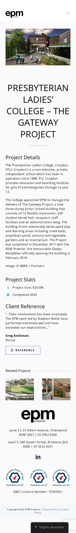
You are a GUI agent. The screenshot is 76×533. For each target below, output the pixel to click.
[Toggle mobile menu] (68, 13)
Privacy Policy (50, 509)
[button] (8, 389)
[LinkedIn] (38, 456)
